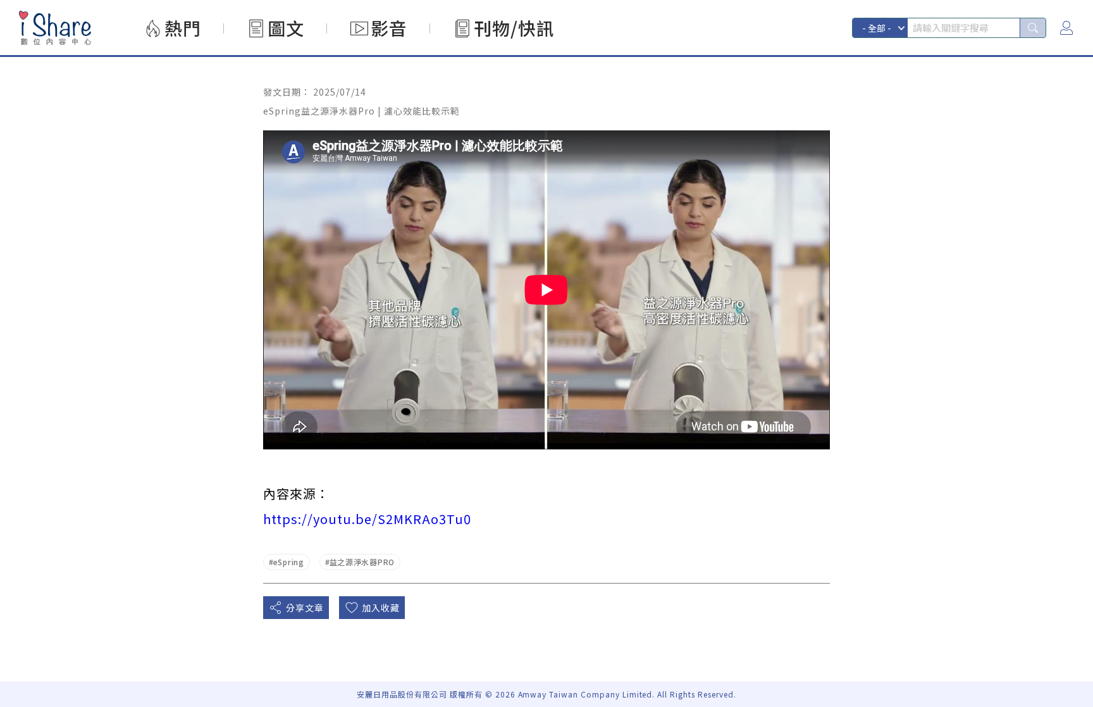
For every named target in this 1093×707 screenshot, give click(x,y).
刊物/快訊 (514, 28)
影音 (389, 28)
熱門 (182, 28)
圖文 (286, 28)
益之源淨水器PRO (362, 561)
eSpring (288, 561)
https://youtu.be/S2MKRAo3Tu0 (367, 519)
